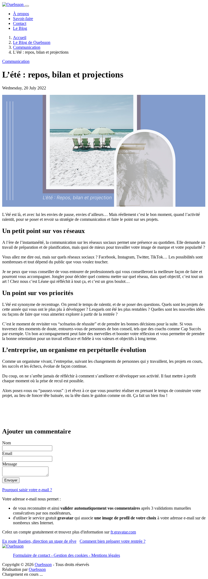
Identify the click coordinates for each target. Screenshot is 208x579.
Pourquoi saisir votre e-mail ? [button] (27, 489)
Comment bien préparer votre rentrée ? (112, 541)
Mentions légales (105, 555)
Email (7, 453)
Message (9, 464)
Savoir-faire (23, 18)
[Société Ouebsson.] (13, 4)
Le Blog (20, 28)
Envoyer (10, 480)
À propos (21, 13)
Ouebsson (43, 564)
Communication (16, 61)
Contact (19, 23)
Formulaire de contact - (33, 555)
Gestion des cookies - (72, 555)
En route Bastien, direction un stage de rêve (39, 541)
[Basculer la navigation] (27, 6)
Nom (6, 443)
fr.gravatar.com (123, 532)
